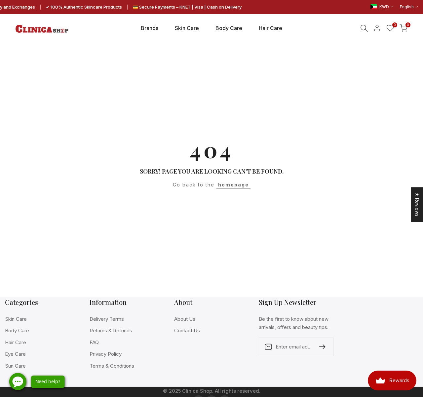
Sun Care (15, 366)
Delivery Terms (107, 319)
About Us (184, 319)
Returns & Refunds (111, 330)
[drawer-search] (364, 28)
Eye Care (15, 354)
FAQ (94, 342)
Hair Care (15, 342)
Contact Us (187, 330)
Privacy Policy (106, 354)
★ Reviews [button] (417, 204)
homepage (233, 184)
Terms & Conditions (112, 366)
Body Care (17, 330)
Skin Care (16, 319)
